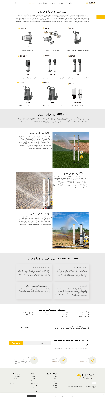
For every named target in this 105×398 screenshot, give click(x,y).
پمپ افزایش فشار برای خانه (83, 316)
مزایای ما (19, 380)
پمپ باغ (35, 385)
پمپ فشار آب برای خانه (29, 314)
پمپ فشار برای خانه (48, 314)
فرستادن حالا (16, 343)
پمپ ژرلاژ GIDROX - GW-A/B (52, 50)
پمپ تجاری (35, 387)
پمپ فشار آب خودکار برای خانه (64, 314)
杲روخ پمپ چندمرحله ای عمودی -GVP (28, 77)
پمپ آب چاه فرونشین (84, 312)
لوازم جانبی (35, 391)
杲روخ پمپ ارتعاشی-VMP (77, 105)
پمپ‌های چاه (67, 312)
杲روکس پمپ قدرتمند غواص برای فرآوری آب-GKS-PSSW (76, 50)
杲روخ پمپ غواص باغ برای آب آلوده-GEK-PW (28, 105)
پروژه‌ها (61, 3)
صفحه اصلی (32, 3)
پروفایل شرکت (43, 3)
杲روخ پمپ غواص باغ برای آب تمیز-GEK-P (52, 105)
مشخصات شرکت (17, 376)
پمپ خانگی (35, 378)
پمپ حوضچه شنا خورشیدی (28, 312)
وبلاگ (56, 387)
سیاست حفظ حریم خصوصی (15, 383)
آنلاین (100, 17)
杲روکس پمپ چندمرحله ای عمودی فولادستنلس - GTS (52, 77)
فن (36, 389)
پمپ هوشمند (34, 376)
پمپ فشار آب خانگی (66, 316)
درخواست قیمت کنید (25, 327)
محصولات (52, 3)
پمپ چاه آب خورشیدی (84, 314)
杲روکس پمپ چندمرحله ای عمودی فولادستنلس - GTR (77, 77)
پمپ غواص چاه (34, 380)
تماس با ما (69, 3)
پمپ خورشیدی (34, 383)
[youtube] (13, 3)
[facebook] (10, 3)
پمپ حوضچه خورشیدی (47, 312)
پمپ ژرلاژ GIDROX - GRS (27, 50)
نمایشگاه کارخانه (17, 378)
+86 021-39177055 (84, 361)
